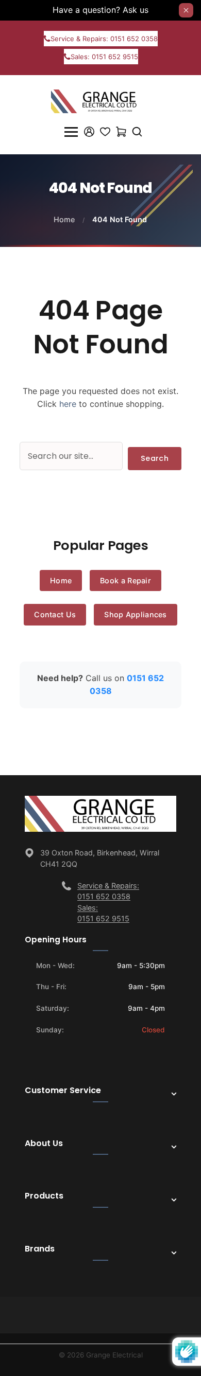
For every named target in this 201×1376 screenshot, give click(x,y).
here (67, 404)
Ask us (135, 10)
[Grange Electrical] (100, 100)
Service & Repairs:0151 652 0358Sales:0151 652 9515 (108, 902)
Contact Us (55, 614)
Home (64, 219)
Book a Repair (125, 580)
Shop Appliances (135, 614)
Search (155, 458)
